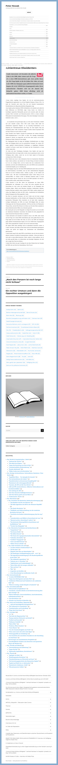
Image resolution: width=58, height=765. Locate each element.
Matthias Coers (37, 347)
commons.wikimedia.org (30, 416)
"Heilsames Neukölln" (15, 622)
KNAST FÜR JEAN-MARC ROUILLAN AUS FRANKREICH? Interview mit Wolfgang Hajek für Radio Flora (24, 49)
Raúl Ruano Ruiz (22, 416)
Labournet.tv (22, 345)
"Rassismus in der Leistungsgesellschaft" (20, 483)
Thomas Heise (35, 266)
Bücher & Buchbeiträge (12, 719)
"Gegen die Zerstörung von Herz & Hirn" (20, 465)
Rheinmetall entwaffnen (22, 353)
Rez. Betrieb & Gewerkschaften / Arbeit (18, 459)
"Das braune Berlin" (15, 532)
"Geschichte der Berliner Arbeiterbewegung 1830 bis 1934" (26, 514)
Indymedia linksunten (13, 339)
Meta (10, 45)
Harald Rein (26, 333)
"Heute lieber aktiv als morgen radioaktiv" (22, 565)
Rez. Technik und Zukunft (14, 645)
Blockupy (20, 315)
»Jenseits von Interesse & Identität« (19, 600)
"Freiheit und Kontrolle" (16, 620)
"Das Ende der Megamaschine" (17, 616)
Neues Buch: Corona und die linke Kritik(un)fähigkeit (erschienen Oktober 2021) (28, 675)
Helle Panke (10, 336)
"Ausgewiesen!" (14, 530)
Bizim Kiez (10, 315)
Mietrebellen (21, 350)
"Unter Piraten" (13, 628)
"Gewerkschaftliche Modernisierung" (19, 467)
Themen (10, 32)
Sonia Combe (17, 266)
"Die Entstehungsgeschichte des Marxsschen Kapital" (24, 661)
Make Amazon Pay (12, 347)
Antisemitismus (10, 258)
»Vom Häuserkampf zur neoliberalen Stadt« (22, 573)
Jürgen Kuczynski (36, 264)
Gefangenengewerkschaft (34, 330)
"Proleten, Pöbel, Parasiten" (16, 626)
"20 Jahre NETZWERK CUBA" (17, 577)
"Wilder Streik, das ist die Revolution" (19, 471)
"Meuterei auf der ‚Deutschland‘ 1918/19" (21, 520)
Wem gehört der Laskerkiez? (15, 362)
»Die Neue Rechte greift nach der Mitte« (20, 494)
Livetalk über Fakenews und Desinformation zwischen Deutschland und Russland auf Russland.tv (24, 47)
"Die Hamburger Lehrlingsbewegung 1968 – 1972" (24, 553)
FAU (8, 330)
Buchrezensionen (11, 260)
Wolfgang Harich (23, 267)
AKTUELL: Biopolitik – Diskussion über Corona (16, 30)
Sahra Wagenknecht (13, 356)
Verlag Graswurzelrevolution (15, 359)
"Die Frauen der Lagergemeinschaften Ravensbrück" (25, 536)
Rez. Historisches (12, 498)
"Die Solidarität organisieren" (18, 559)
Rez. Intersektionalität (13, 586)
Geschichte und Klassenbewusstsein (26, 264)
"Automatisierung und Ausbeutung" (19, 647)
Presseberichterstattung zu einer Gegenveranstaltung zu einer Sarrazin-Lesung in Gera (22, 53)
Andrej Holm (11, 309)
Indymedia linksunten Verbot (32, 339)
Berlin (20, 309)
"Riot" (12, 569)
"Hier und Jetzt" (14, 567)
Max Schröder (12, 266)
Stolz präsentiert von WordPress (20, 760)
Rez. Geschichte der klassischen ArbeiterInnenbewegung (24, 500)
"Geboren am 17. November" (18, 561)
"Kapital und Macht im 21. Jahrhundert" (20, 663)
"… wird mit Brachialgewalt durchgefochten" (21, 604)
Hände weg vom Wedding (26, 336)
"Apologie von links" (14, 655)
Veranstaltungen (12, 38)
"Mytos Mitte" (13, 624)
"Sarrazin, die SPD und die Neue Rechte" (20, 485)
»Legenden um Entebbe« (17, 571)
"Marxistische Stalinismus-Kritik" (18, 665)
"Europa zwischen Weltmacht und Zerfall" (20, 618)
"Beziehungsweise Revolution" (17, 657)
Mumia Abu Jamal (34, 350)
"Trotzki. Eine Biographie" (17, 526)
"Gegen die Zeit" (13, 649)
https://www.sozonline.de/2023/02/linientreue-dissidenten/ (18, 251)
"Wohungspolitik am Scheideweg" (18, 633)
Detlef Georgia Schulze (14, 321)
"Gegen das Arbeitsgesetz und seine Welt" (20, 579)
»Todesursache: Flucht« (15, 496)
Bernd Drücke (32, 312)
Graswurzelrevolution (13, 333)
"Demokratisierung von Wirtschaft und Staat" (22, 659)
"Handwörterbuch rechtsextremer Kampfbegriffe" (23, 481)
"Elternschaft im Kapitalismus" (17, 588)
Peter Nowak (12, 6)
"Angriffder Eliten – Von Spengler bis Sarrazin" (22, 477)
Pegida (9, 353)
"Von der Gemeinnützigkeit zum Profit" (20, 630)
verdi (30, 356)
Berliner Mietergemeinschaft (15, 312)
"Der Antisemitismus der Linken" (18, 479)
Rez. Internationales (13, 575)
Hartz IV (36, 333)
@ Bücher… (11, 36)
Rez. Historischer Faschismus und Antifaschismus (22, 528)
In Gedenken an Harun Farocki (14, 51)
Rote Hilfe (36, 353)
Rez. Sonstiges (11, 612)
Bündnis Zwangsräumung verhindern (18, 318)
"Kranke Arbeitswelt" (15, 469)
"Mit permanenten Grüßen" (16, 667)
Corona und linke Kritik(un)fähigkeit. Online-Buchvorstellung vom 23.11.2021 (27, 679)
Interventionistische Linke (14, 342)
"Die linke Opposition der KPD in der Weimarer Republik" (26, 504)
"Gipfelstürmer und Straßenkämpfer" (20, 563)
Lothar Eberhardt (34, 345)
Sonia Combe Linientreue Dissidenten (26, 266)
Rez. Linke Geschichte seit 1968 (17, 545)
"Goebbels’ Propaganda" (17, 539)
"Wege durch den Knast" (16, 610)
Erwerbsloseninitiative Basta (30, 327)
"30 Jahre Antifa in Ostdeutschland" (20, 547)
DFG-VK (35, 324)
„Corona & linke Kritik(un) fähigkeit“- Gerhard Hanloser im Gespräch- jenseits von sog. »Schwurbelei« (24, 20)
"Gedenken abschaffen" (17, 537)
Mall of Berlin (25, 347)
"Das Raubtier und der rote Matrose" (20, 502)
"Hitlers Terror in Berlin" (17, 543)
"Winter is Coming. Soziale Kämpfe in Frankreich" (23, 584)
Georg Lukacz (17, 264)
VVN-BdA (30, 359)
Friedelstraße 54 (18, 330)
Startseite (10, 26)
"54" (10, 614)
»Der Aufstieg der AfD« (15, 490)
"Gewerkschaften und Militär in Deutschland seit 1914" (25, 518)
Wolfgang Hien (32, 362)
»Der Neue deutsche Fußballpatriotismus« (20, 492)
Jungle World (30, 342)
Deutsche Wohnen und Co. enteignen (18, 324)
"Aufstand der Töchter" (15, 461)
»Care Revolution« (14, 598)
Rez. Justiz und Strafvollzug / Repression (18, 602)
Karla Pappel (11, 345)
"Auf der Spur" (14, 549)
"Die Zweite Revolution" (17, 508)
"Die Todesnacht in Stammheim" (18, 606)
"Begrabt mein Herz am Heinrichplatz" (21, 551)
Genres (10, 34)
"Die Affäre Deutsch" (16, 534)
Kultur (8, 261)
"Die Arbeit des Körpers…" (16, 463)
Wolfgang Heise (29, 267)
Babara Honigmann (11, 264)
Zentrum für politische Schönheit (16, 365)
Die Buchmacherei (12, 327)
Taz (24, 356)
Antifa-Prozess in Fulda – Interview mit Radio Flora (17, 57)
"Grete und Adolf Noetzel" (17, 541)
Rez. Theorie (10, 653)
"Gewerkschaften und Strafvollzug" (19, 608)
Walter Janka (18, 267)
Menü (29, 12)
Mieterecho (10, 350)
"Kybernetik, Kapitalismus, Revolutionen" (20, 651)
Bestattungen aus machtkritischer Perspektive (22, 639)
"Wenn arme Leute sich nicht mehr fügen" (21, 631)
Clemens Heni (37, 318)
